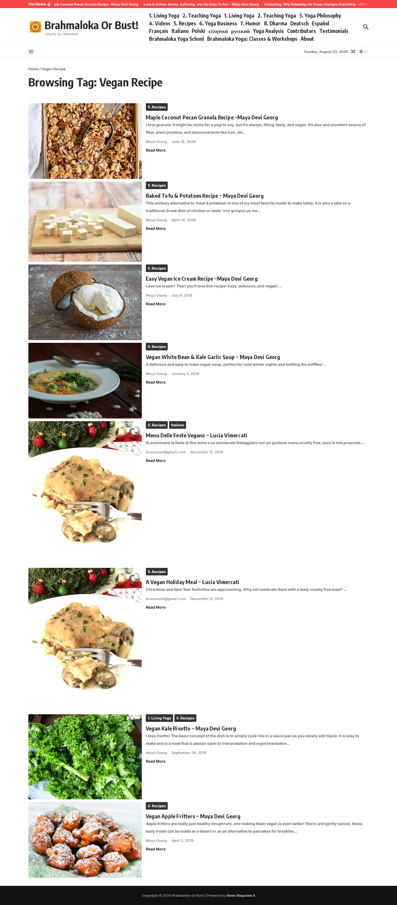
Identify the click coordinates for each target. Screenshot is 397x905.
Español (320, 23)
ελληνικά (218, 31)
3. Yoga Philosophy (320, 15)
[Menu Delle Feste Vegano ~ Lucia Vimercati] (85, 493)
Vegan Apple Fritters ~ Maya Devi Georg (193, 816)
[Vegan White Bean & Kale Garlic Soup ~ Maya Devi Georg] (85, 380)
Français (158, 31)
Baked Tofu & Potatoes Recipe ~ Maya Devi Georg (205, 195)
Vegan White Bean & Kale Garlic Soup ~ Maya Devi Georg (213, 356)
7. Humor (250, 23)
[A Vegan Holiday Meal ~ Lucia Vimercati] (85, 640)
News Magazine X (241, 895)
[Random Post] (353, 51)
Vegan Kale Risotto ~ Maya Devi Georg (191, 728)
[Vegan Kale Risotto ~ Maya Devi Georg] (85, 756)
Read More (156, 150)
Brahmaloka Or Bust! (91, 25)
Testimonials (333, 31)
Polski (198, 31)
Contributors (301, 31)
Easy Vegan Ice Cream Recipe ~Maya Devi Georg (202, 278)
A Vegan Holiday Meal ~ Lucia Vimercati (193, 581)
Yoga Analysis (268, 31)
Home (33, 69)
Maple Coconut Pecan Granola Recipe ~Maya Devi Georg (212, 117)
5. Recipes (185, 23)
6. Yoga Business (218, 23)
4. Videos (159, 23)
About (307, 38)
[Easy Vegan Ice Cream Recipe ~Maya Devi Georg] (85, 302)
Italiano (180, 31)
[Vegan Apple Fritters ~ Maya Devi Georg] (85, 840)
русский (240, 31)
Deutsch (299, 23)
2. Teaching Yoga (202, 15)
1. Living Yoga (164, 15)
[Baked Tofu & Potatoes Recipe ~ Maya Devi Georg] (85, 222)
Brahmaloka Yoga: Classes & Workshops (252, 38)
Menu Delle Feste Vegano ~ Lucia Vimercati (196, 435)
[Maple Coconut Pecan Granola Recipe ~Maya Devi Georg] (85, 141)
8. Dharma (275, 23)
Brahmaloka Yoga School (176, 38)
